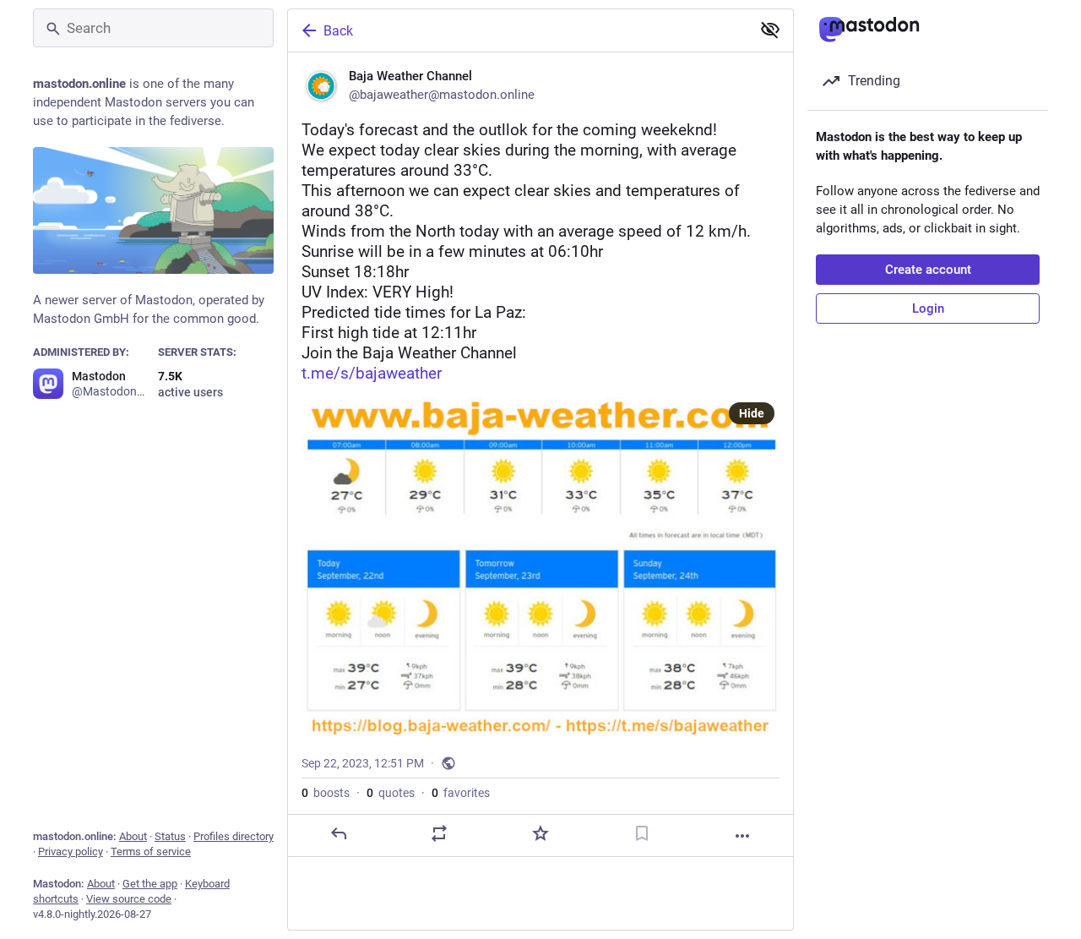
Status (170, 836)
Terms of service (151, 851)
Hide (751, 413)
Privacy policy (70, 851)
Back (338, 31)
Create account (928, 269)
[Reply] (339, 833)
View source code (128, 899)
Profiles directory (233, 836)
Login (928, 308)
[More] (742, 836)
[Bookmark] (642, 833)
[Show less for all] (770, 29)
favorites (461, 793)
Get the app (149, 883)
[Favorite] (540, 833)
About (133, 836)
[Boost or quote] (439, 833)
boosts (325, 793)
